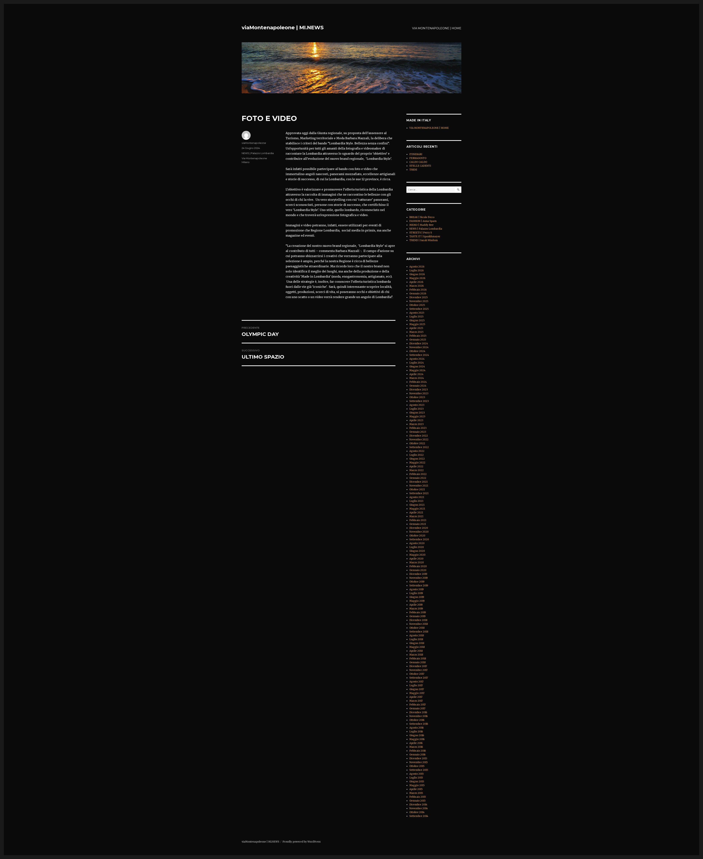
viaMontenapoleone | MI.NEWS (283, 27)
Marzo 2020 (416, 562)
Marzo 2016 (416, 746)
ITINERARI (415, 154)
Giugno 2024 (417, 366)
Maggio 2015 (417, 785)
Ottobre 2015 (416, 766)
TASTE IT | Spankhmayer (424, 236)
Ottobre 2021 (417, 489)
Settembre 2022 (419, 447)
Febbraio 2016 (417, 750)
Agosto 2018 (416, 635)
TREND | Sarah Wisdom (423, 240)
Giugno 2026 (417, 274)
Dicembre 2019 (418, 574)
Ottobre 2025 (417, 305)
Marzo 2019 (416, 608)
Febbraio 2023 (418, 428)
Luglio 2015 (416, 777)
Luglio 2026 (416, 270)
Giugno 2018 (416, 643)
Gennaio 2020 (417, 570)
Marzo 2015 (416, 793)
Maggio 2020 (417, 554)
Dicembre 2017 (418, 666)
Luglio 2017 (416, 685)
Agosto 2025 (416, 312)
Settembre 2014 (418, 816)
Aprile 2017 (415, 697)
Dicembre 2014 (418, 804)
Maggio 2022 (417, 462)
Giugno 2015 (416, 781)
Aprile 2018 (416, 650)
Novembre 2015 (418, 762)
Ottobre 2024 (417, 351)
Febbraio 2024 (418, 381)
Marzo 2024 (416, 378)
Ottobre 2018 (417, 627)
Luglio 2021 (416, 501)
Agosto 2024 (417, 358)
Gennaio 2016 (417, 754)
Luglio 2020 (416, 547)
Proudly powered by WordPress (301, 841)
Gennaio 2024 (417, 385)
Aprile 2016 (416, 743)
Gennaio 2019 (417, 616)
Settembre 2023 (419, 401)
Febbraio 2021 (417, 520)
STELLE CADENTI (420, 165)
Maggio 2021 (417, 508)
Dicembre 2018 (418, 620)
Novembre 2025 (418, 301)
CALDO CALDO (418, 162)
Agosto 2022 (416, 451)
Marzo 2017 (416, 700)
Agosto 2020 (417, 543)
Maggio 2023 (417, 416)
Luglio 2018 (416, 639)
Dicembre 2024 (418, 343)
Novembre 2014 (418, 808)
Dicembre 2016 (418, 712)
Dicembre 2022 (418, 435)
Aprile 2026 (416, 282)
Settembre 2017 (418, 677)
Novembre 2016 (418, 716)
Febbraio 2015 (417, 796)
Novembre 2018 (418, 624)
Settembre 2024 (419, 355)
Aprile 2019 (416, 604)
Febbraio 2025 (417, 335)
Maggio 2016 (417, 739)
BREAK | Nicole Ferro (421, 217)
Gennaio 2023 (417, 431)
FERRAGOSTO (417, 158)
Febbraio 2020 (418, 566)
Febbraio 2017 (417, 704)
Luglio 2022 (416, 454)
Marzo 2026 (416, 285)
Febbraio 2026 (418, 289)
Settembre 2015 (418, 770)
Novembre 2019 (418, 577)
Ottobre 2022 (417, 443)
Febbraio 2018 (417, 658)
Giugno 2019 (416, 597)
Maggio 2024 (417, 370)
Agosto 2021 (416, 497)
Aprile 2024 (416, 374)
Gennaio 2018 (417, 662)
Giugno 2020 (417, 551)
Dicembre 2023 (418, 389)
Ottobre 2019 (416, 581)
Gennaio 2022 (417, 478)
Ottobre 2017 (416, 673)
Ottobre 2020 (417, 535)
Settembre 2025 (419, 308)
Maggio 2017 (416, 693)
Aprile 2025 (416, 328)
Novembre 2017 (418, 670)
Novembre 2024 (419, 347)
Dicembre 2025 (418, 297)
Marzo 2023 (416, 424)
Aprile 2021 (416, 512)
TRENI (413, 169)
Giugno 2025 (417, 320)
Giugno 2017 (416, 689)
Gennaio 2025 (417, 339)
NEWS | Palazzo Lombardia (258, 153)
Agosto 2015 (416, 773)
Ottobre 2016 (416, 720)
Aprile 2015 (416, 789)
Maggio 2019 (417, 600)
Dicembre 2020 (418, 527)
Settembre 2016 (418, 723)
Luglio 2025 (416, 316)
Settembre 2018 (418, 631)
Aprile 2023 (416, 420)
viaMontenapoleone (254, 142)
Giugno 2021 (416, 504)
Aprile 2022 (416, 466)
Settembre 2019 (418, 585)
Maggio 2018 (417, 647)
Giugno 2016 (416, 735)
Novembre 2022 (418, 439)
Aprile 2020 (416, 558)
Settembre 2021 (418, 493)
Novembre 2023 (418, 393)
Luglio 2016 (416, 731)
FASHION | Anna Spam (423, 221)
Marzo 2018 (416, 654)
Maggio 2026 (417, 278)
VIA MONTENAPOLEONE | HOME (436, 28)
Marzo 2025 (416, 332)
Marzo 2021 (416, 516)
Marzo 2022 (416, 470)
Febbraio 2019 (417, 612)
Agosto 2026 (416, 266)
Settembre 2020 (419, 539)
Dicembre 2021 (418, 481)
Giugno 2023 (417, 412)
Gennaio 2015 (417, 800)
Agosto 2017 (416, 681)
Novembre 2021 (418, 485)
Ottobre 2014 (417, 812)
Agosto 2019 (416, 589)
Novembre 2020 (419, 531)
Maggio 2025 (417, 324)
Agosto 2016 (416, 727)
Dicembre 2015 (418, 758)
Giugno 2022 (417, 458)
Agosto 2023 (416, 405)
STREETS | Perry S (420, 232)
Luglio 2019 (416, 593)
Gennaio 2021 (417, 524)
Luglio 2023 (416, 408)
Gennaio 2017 (417, 708)
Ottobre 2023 (417, 397)
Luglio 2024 (416, 362)
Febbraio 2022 (418, 474)
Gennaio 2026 (417, 293)
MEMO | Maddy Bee (421, 225)
